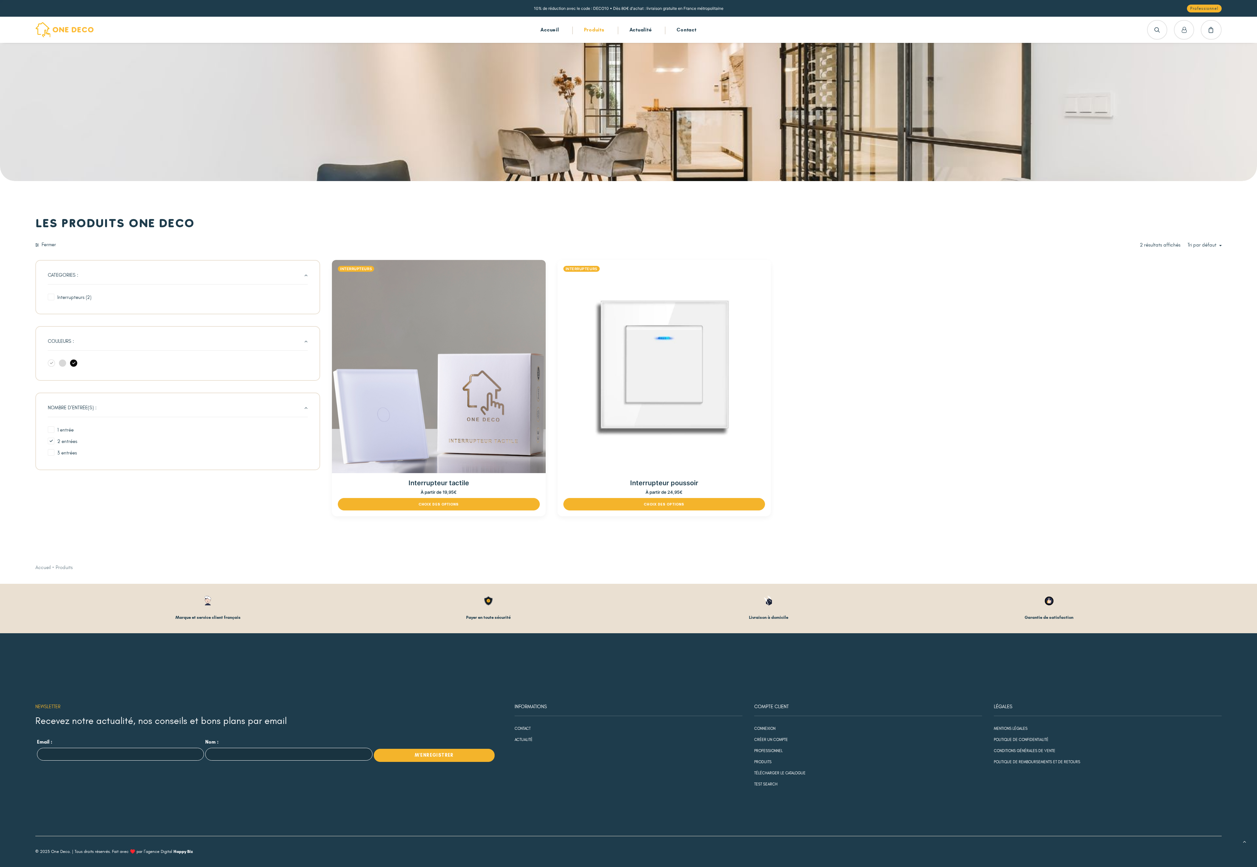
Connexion (764, 728)
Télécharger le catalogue (780, 773)
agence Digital (169, 851)
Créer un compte (771, 739)
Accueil (549, 30)
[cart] (1211, 30)
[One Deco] (64, 30)
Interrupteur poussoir (664, 483)
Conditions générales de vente (1024, 750)
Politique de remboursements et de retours (1037, 762)
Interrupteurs (356, 269)
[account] (1184, 30)
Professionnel (768, 750)
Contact (686, 30)
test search (765, 784)
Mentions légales (1011, 728)
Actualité (640, 30)
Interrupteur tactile (439, 483)
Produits (594, 30)
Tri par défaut (1202, 245)
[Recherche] (1157, 30)
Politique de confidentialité (1021, 739)
